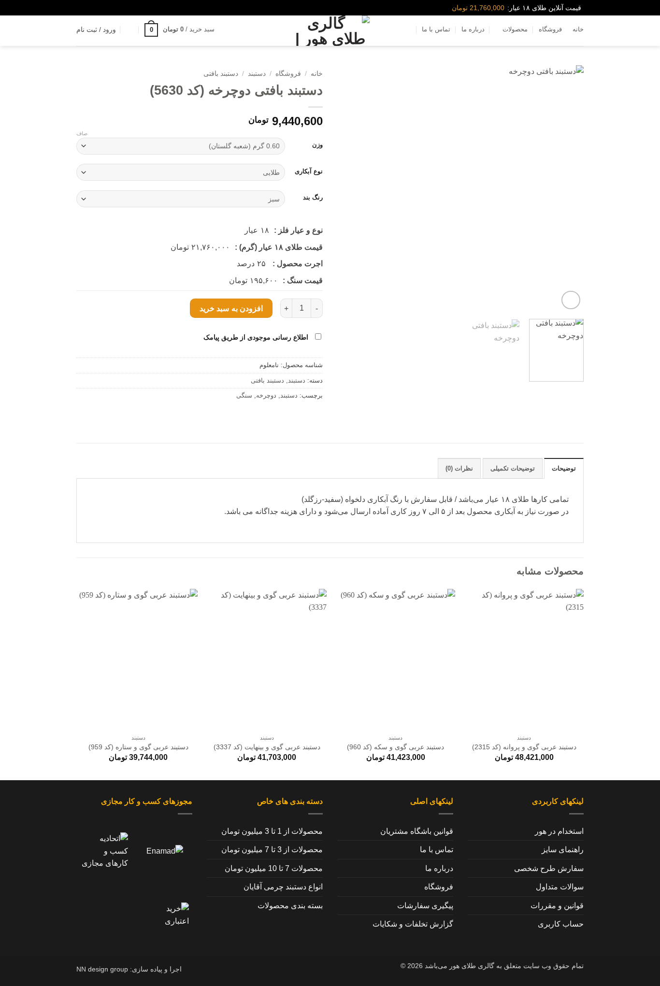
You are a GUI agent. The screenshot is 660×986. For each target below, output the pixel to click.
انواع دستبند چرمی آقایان (283, 887)
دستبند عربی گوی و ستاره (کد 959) (138, 747)
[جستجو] (229, 29)
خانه (578, 29)
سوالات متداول (560, 887)
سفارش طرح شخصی (549, 868)
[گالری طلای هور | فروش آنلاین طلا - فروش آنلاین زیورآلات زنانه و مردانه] (330, 30)
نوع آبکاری (309, 171)
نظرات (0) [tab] (459, 468)
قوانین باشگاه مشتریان (416, 831)
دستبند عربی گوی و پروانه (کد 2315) (524, 747)
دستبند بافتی (220, 73)
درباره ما (473, 29)
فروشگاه (550, 29)
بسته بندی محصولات (290, 905)
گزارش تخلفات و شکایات (413, 924)
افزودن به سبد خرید (231, 308)
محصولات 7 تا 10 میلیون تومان (274, 868)
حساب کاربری (561, 924)
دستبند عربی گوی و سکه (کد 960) (395, 747)
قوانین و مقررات (557, 905)
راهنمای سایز (563, 849)
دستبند (257, 73)
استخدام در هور (559, 831)
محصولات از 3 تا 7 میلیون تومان (272, 849)
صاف (81, 133)
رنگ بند (313, 197)
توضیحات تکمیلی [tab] (512, 468)
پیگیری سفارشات (425, 905)
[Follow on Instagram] (96, 7)
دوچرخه (266, 395)
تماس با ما (436, 29)
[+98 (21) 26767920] (80, 8)
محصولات (515, 29)
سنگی (244, 395)
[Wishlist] (130, 29)
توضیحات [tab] (564, 468)
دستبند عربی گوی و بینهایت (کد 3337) (267, 747)
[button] (179, 29)
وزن (317, 145)
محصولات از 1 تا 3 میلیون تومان (272, 831)
